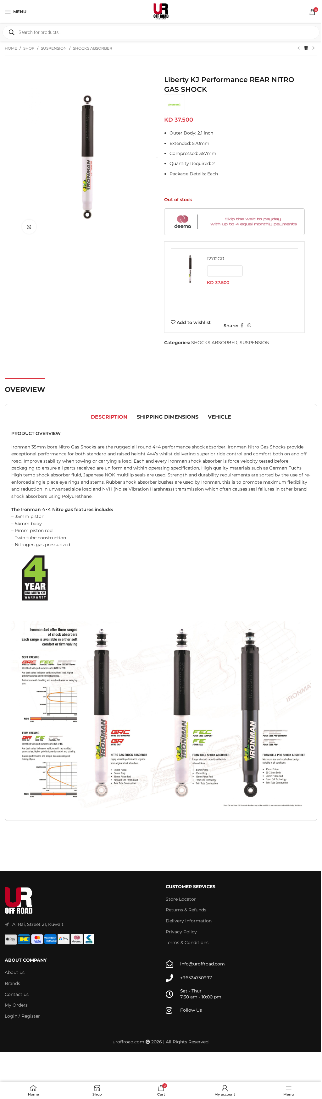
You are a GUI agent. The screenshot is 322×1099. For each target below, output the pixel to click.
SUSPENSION (54, 48)
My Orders (16, 1005)
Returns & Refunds (186, 910)
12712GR (215, 258)
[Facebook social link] (242, 325)
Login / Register (22, 1016)
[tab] (109, 417)
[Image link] (19, 901)
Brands (12, 983)
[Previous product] (298, 48)
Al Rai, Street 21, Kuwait (38, 924)
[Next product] (313, 48)
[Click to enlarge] (29, 227)
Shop (29, 48)
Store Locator (181, 899)
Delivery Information (189, 921)
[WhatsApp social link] (249, 325)
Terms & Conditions (187, 942)
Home (11, 48)
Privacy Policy (181, 932)
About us (15, 972)
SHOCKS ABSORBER (92, 48)
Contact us (17, 994)
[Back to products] (306, 48)
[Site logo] (161, 11)
